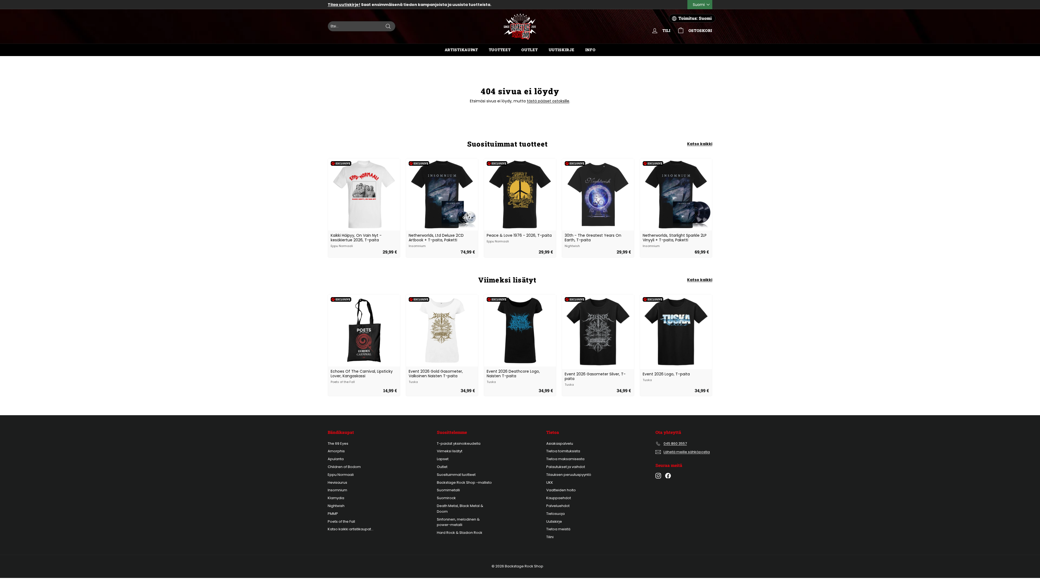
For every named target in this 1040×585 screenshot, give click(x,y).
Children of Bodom (344, 466)
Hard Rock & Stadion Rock (459, 532)
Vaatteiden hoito (561, 490)
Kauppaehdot (558, 497)
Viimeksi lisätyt (449, 451)
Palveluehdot (558, 505)
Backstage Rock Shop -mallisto (464, 482)
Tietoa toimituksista (563, 451)
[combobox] (361, 26)
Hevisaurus (337, 482)
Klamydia (336, 497)
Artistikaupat (461, 49)
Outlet (529, 49)
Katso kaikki (699, 144)
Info (590, 49)
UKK (549, 482)
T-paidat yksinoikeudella (458, 443)
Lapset (442, 458)
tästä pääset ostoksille (548, 101)
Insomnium (337, 490)
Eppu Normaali (341, 474)
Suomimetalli (448, 490)
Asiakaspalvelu (559, 443)
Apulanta (336, 458)
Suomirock (446, 497)
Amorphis (336, 451)
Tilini (550, 537)
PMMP (333, 513)
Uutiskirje (561, 49)
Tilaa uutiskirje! (344, 4)
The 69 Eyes (338, 443)
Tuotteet (500, 49)
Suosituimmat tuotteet (456, 474)
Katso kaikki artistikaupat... (350, 529)
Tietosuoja (555, 513)
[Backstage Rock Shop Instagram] (658, 476)
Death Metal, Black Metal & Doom (460, 508)
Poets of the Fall (341, 521)
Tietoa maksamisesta (565, 458)
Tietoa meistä (558, 529)
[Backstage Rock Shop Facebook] (668, 476)
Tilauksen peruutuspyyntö (568, 474)
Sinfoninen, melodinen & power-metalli (458, 522)
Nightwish (336, 505)
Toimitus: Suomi (695, 18)
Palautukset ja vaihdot (565, 466)
